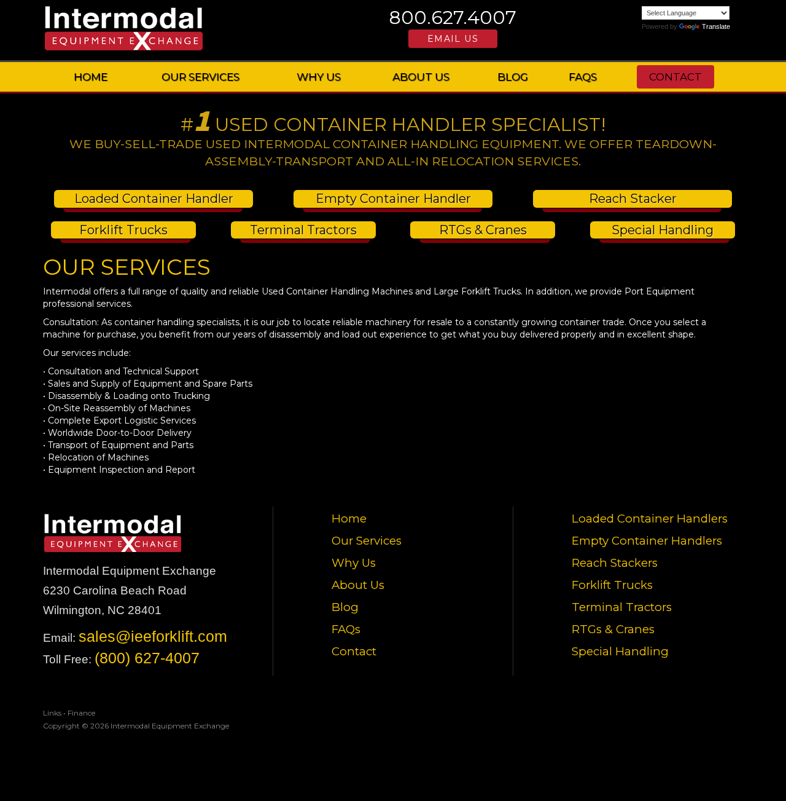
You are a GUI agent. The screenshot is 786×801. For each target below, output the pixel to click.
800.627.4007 (452, 17)
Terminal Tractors (303, 230)
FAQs (583, 77)
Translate (716, 26)
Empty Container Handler (393, 198)
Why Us (319, 77)
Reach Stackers (615, 563)
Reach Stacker (633, 198)
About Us (420, 77)
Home (90, 77)
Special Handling (663, 230)
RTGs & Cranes (483, 230)
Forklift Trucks (123, 230)
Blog (512, 77)
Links (52, 712)
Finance (81, 712)
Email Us (452, 38)
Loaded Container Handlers (650, 518)
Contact (675, 77)
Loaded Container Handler (153, 198)
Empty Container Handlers (647, 541)
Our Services (200, 77)
